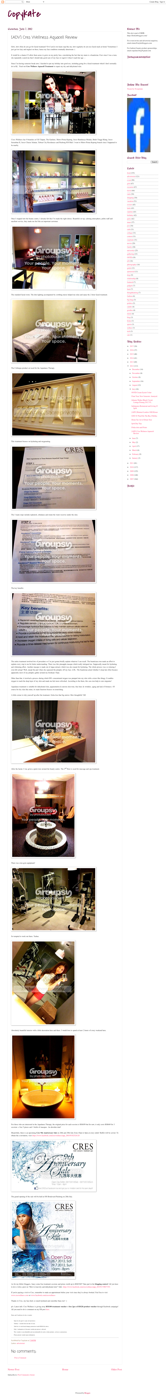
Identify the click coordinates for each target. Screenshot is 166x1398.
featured (130, 282)
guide (129, 268)
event (129, 180)
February (135, 454)
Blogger (87, 1393)
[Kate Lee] (138, 151)
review (129, 204)
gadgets (130, 285)
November (136, 373)
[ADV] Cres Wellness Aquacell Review (143, 432)
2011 (132, 463)
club (128, 229)
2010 (132, 467)
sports (129, 324)
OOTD (129, 257)
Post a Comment (20, 1357)
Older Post (116, 1369)
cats (128, 335)
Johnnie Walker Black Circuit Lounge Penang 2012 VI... (142, 401)
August (135, 385)
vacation (130, 201)
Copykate (24, 14)
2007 (132, 479)
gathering (130, 254)
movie (129, 243)
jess (128, 225)
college (129, 233)
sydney (129, 328)
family (129, 247)
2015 (132, 354)
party (129, 218)
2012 (132, 366)
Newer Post (13, 1369)
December (136, 369)
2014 (132, 358)
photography (131, 264)
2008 (132, 475)
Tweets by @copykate (135, 89)
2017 (132, 346)
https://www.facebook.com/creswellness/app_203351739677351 (86, 1287)
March (134, 450)
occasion (130, 187)
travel (129, 190)
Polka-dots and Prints (139, 427)
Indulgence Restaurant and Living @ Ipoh (145, 407)
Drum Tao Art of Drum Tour (142, 419)
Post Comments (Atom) (26, 1375)
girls (128, 183)
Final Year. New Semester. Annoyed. (145, 396)
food (128, 173)
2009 (132, 471)
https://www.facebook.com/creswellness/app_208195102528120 (55, 1135)
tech (128, 331)
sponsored (130, 271)
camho (129, 306)
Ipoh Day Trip (137, 423)
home (129, 321)
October (135, 377)
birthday (130, 215)
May (134, 442)
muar (129, 222)
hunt (128, 289)
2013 (132, 362)
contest (129, 236)
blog (128, 317)
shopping (130, 197)
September (136, 381)
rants (129, 194)
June (134, 438)
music (129, 313)
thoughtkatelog (132, 292)
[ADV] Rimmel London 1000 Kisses (145, 412)
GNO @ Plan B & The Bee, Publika (144, 416)
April (134, 446)
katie (129, 208)
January (135, 458)
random (130, 211)
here (47, 1309)
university (130, 250)
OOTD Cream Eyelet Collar (141, 392)
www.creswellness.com (19, 1295)
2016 (132, 350)
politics (129, 303)
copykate (130, 240)
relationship (131, 278)
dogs (128, 275)
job (128, 261)
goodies (130, 310)
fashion (129, 296)
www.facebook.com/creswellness (43, 1295)
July (134, 389)
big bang (130, 299)
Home (65, 1369)
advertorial (21, 1343)
